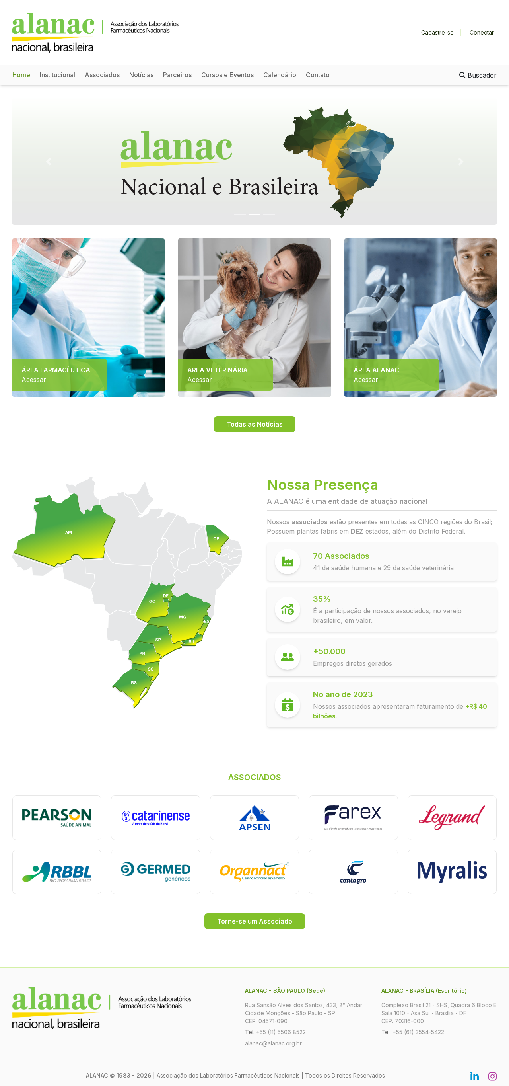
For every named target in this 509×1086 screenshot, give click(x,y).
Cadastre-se (437, 32)
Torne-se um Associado (254, 921)
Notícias (141, 75)
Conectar (482, 32)
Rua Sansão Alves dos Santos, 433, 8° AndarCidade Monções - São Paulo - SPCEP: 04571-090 (303, 1013)
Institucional (57, 75)
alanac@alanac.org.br (273, 1043)
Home (21, 75)
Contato (318, 75)
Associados (102, 75)
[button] (48, 161)
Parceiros (177, 75)
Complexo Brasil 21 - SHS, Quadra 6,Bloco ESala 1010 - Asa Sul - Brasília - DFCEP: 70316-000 (439, 1013)
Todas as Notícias (255, 424)
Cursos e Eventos (227, 75)
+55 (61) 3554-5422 (418, 1032)
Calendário (279, 75)
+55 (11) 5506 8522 (281, 1032)
